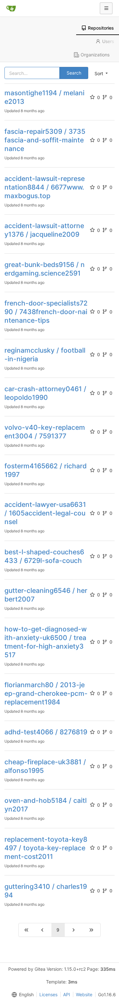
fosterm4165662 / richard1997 (45, 470)
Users (108, 41)
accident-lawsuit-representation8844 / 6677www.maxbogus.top (44, 187)
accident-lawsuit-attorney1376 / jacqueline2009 (44, 230)
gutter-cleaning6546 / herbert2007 (45, 595)
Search (74, 73)
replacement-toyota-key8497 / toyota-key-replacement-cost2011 (45, 848)
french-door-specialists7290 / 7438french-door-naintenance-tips (46, 311)
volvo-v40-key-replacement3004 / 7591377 (44, 431)
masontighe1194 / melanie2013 (44, 97)
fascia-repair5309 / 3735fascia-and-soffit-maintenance (44, 140)
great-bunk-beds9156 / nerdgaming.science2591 (44, 269)
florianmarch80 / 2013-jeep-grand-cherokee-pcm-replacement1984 (46, 693)
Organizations (95, 54)
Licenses (48, 994)
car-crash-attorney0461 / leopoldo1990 (45, 393)
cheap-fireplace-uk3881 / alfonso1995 (45, 766)
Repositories (101, 28)
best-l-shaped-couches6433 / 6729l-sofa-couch (44, 556)
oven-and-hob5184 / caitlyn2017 (45, 804)
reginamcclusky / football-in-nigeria (44, 354)
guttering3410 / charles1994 (45, 890)
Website (84, 994)
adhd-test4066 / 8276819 (45, 732)
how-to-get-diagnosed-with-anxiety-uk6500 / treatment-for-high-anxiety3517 (45, 642)
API (66, 994)
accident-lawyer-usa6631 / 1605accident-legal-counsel (45, 513)
